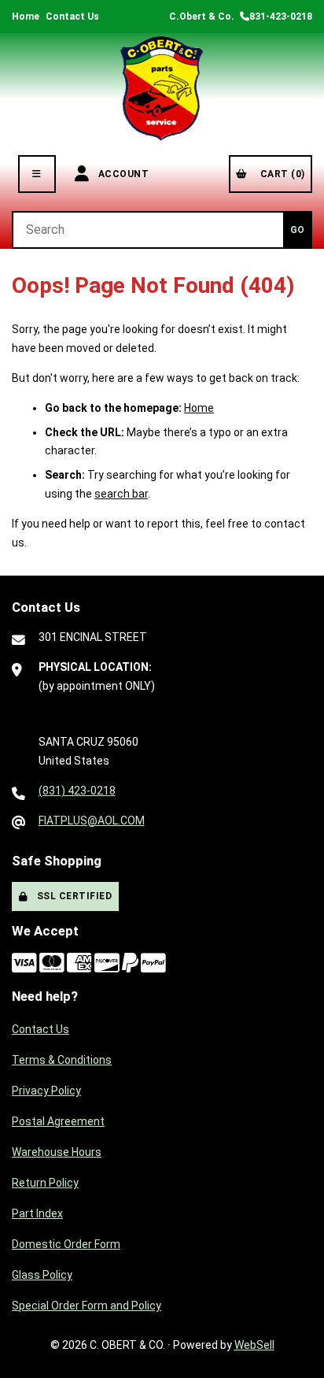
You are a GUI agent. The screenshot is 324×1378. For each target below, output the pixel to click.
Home (25, 16)
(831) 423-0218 (77, 790)
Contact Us (72, 16)
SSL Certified (71, 896)
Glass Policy (42, 1275)
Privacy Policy (46, 1090)
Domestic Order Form (66, 1244)
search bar (121, 493)
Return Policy (45, 1182)
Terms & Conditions (62, 1060)
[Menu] (37, 174)
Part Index (37, 1213)
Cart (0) (280, 174)
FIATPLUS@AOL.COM (92, 820)
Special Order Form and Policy (86, 1305)
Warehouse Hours (56, 1152)
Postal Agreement (58, 1121)
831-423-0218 (280, 16)
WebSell (254, 1345)
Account (121, 174)
